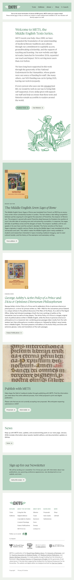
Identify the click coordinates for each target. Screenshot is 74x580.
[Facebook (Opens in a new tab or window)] (23, 534)
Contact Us (36, 529)
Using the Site (21, 512)
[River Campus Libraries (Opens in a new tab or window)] (40, 546)
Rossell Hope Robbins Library (35, 553)
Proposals (46, 512)
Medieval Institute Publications (50, 555)
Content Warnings (23, 522)
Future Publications (23, 525)
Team (35, 516)
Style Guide (47, 516)
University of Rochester (54, 553)
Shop (55, 512)
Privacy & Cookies (23, 570)
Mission (35, 512)
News (35, 522)
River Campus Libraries (24, 559)
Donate (35, 525)
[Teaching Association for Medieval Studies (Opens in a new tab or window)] (30, 546)
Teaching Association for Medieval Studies (24, 555)
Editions (12, 516)
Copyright (12, 570)
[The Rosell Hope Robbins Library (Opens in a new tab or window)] (16, 546)
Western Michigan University (18, 557)
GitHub (56, 516)
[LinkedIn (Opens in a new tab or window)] (25, 534)
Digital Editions (22, 516)
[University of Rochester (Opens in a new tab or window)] (57, 546)
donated (47, 86)
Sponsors (36, 519)
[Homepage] (17, 503)
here (16, 15)
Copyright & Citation (24, 519)
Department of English (41, 559)
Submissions (47, 519)
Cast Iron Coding (57, 563)
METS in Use (21, 529)
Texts (11, 512)
